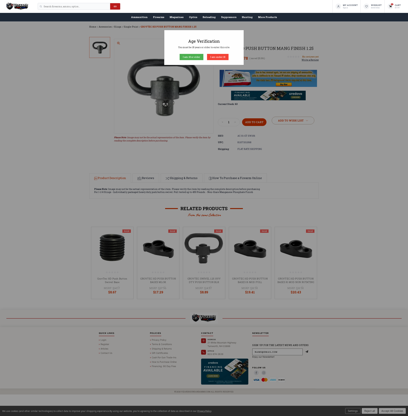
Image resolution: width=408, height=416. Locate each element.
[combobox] (77, 6)
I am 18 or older (191, 57)
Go (115, 6)
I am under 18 (217, 57)
